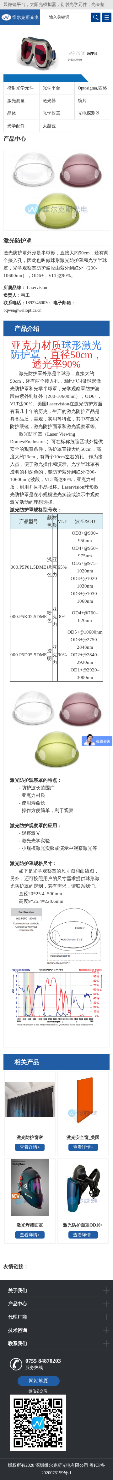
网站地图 (39, 1381)
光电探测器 (89, 113)
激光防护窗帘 (30, 1137)
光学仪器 (51, 113)
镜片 (82, 100)
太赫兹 (49, 126)
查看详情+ (30, 1147)
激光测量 (16, 100)
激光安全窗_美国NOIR (83, 1139)
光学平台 (51, 88)
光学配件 (16, 126)
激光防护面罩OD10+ (83, 1225)
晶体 (11, 113)
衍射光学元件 (20, 88)
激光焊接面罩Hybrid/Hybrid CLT (30, 1227)
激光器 (49, 100)
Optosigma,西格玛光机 (91, 90)
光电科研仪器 (47, 1266)
